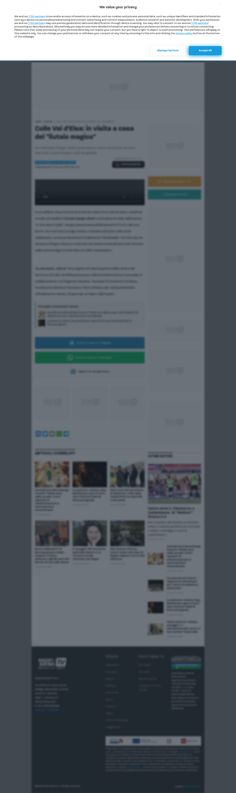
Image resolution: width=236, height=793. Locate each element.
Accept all (205, 50)
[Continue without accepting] (220, 4)
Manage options (167, 50)
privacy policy (184, 33)
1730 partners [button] (37, 16)
